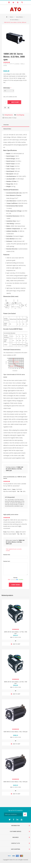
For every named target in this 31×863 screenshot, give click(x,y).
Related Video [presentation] (7, 129)
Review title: (6, 554)
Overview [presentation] (6, 124)
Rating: (15, 577)
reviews (16, 63)
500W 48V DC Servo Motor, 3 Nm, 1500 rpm (15, 731)
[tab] (15, 125)
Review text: (6, 561)
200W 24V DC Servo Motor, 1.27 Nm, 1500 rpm (15, 632)
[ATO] (7, 17)
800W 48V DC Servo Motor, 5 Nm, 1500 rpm (15, 781)
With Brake (6, 88)
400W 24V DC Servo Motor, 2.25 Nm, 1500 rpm (15, 682)
